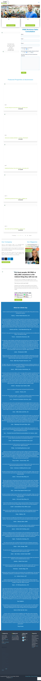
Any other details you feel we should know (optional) (29, 55)
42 (27, 235)
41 (25, 235)
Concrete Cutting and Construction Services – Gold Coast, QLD (16, 107)
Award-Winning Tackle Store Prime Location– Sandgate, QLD (16, 198)
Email (22, 38)
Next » (30, 235)
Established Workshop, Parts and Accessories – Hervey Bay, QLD (17, 168)
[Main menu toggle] (39, 2)
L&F (12, 677)
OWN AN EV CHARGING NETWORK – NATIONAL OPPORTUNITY (16, 137)
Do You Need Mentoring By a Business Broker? (30, 51)
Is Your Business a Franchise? (26, 47)
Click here (14, 635)
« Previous (14, 235)
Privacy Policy (28, 676)
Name (22, 34)
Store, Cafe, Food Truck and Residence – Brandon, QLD (15, 228)
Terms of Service (34, 676)
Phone (22, 43)
